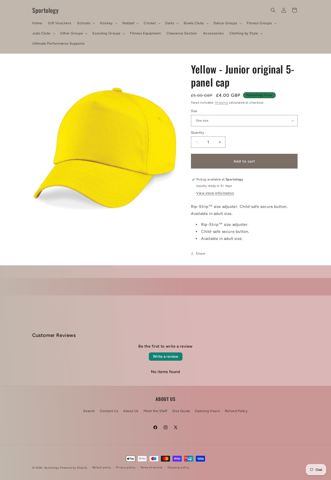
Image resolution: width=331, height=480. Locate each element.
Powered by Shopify (73, 467)
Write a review (165, 356)
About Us (131, 411)
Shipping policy (178, 467)
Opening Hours (207, 411)
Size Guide (181, 411)
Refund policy (101, 467)
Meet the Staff (155, 411)
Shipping (221, 102)
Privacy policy (125, 467)
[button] (85, 23)
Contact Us (109, 411)
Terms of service (151, 467)
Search (89, 411)
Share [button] (200, 254)
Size (194, 111)
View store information (215, 193)
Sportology (51, 467)
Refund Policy (236, 411)
